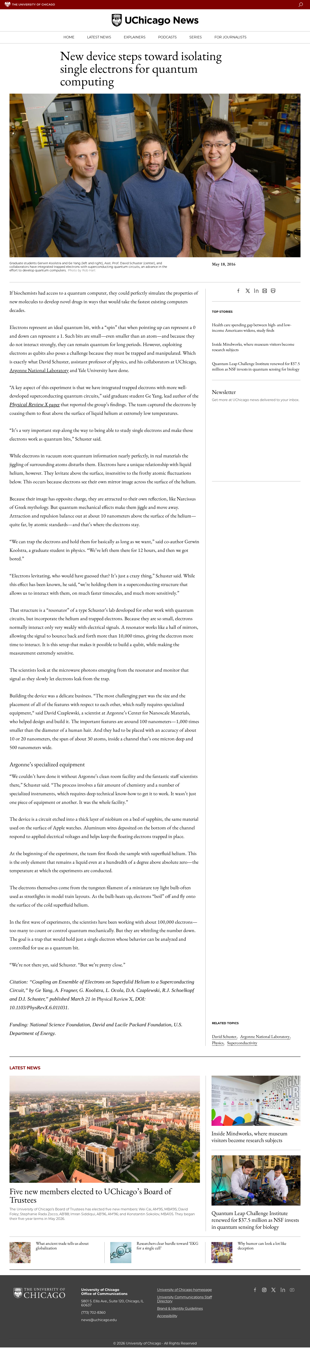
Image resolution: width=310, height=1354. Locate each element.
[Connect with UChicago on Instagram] (264, 1290)
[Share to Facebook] (239, 291)
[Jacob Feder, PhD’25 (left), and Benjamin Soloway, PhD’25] (256, 1180)
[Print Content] (273, 291)
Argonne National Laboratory (39, 370)
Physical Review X (28, 404)
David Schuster (224, 1036)
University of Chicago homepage (184, 1290)
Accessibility (167, 1316)
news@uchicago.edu (99, 1320)
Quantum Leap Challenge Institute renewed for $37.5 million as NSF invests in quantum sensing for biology (256, 366)
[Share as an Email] (265, 291)
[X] (248, 291)
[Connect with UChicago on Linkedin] (283, 1290)
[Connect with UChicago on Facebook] (256, 1290)
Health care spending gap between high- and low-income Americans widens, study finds (251, 327)
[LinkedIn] (256, 291)
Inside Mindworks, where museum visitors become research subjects (253, 346)
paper (54, 404)
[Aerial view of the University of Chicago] (104, 1129)
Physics (218, 1042)
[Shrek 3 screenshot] (221, 1252)
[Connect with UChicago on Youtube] (292, 1290)
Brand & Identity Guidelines (180, 1309)
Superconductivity (242, 1042)
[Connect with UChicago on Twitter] (273, 1290)
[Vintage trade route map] (20, 1252)
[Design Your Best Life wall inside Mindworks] (256, 1101)
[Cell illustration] (120, 1252)
